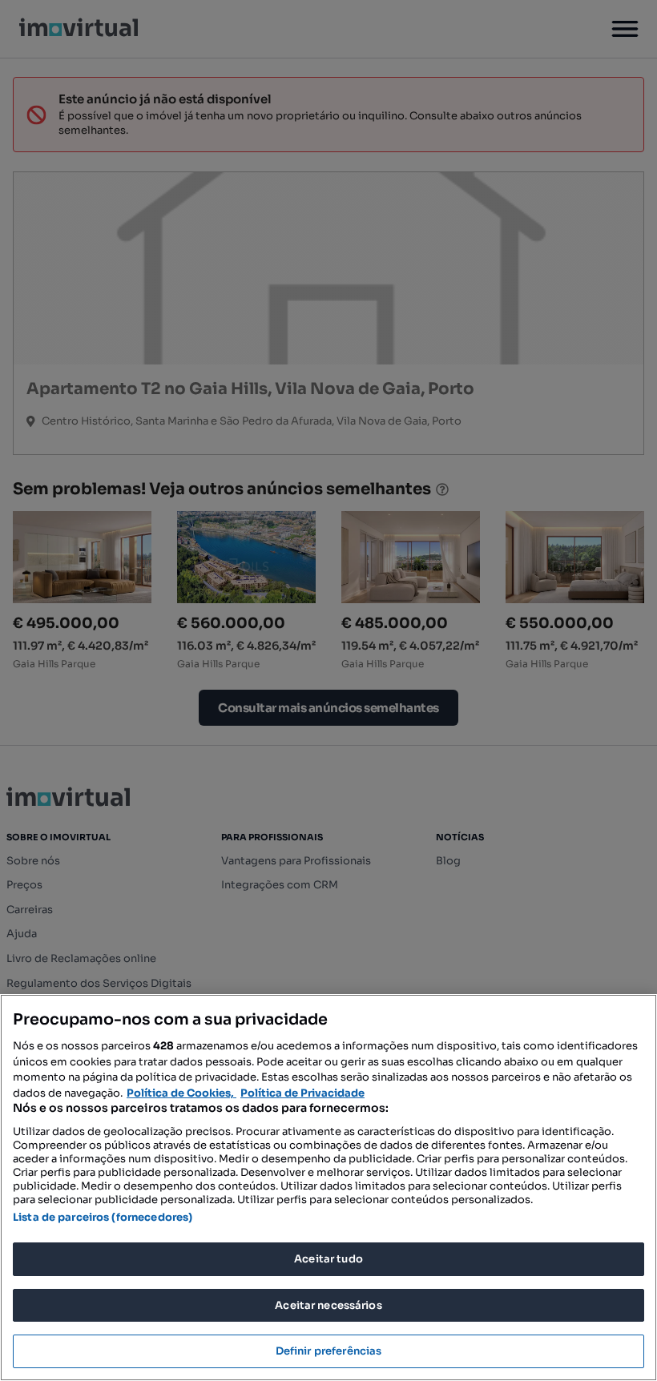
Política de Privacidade (302, 1093)
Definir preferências (329, 1351)
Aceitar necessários (328, 1305)
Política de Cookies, (181, 1093)
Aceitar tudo (328, 1259)
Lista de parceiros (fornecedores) (102, 1217)
